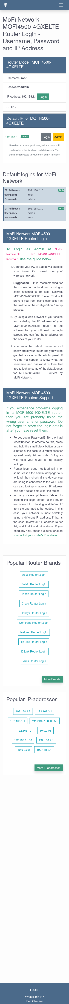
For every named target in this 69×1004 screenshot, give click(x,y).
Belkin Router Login (33, 584)
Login (43, 97)
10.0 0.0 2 (24, 750)
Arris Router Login (34, 661)
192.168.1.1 (12, 137)
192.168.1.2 (23, 711)
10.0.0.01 (45, 730)
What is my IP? (34, 997)
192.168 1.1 (17, 721)
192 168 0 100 (23, 740)
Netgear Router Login (33, 632)
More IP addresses (48, 768)
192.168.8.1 (44, 750)
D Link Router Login (33, 651)
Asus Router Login (33, 575)
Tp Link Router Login (34, 642)
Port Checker (34, 1001)
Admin (58, 137)
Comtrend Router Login (33, 623)
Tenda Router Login (33, 594)
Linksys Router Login (34, 613)
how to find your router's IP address (35, 535)
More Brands (52, 679)
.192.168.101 (24, 730)
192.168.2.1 (46, 740)
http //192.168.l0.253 (44, 721)
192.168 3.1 (44, 711)
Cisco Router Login (34, 603)
